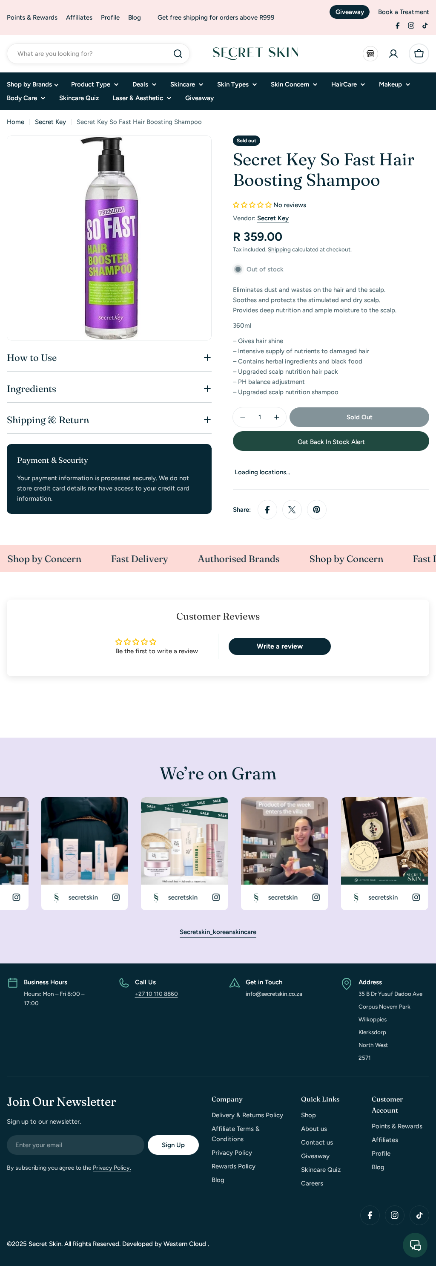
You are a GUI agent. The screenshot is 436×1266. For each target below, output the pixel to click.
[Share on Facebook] (267, 509)
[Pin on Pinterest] (317, 509)
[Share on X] (292, 509)
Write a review (280, 646)
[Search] (178, 54)
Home (15, 122)
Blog (134, 17)
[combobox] (98, 53)
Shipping (279, 249)
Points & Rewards (32, 17)
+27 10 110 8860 (156, 993)
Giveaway (350, 12)
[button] (252, 205)
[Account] (393, 54)
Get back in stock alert (331, 442)
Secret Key (50, 122)
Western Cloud (186, 1244)
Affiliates (79, 17)
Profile (110, 17)
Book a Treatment (403, 12)
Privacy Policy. (112, 1167)
